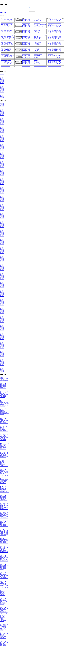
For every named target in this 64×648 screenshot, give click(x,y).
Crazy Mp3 (2, 382)
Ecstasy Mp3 (36, 36)
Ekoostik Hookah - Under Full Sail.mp (7, 20)
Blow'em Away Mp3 (37, 55)
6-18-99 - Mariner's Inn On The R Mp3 (54, 20)
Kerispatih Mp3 (2, 464)
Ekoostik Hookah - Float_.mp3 (5, 57)
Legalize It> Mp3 (37, 30)
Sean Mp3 (2, 634)
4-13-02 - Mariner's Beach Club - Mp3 (54, 29)
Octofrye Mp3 (36, 49)
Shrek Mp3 (3, 12)
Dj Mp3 (1, 401)
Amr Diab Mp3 (2, 623)
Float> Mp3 (36, 57)
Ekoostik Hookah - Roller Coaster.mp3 (7, 51)
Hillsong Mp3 (2, 628)
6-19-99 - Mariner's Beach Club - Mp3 (54, 25)
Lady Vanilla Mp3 (37, 23)
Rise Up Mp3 (2, 617)
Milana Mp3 (2, 508)
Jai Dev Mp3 (2, 490)
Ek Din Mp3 (2, 482)
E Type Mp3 (2, 538)
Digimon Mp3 (2, 410)
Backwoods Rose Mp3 (37, 37)
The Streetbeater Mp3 (37, 44)
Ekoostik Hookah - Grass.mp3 (5, 50)
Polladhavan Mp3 (3, 433)
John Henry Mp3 (37, 32)
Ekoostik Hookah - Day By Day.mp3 (6, 62)
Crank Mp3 (2, 379)
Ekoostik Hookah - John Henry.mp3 (6, 32)
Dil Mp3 (1, 400)
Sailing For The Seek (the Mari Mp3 (40, 24)
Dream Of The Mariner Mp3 (38, 38)
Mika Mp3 (2, 621)
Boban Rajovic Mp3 (3, 500)
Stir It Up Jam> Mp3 (37, 42)
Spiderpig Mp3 (2, 459)
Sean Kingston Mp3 (3, 496)
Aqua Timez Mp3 (3, 454)
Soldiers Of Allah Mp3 (4, 378)
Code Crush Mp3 (3, 432)
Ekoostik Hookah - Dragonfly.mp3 (6, 19)
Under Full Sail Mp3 (37, 20)
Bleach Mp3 (2, 506)
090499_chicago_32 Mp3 (38, 54)
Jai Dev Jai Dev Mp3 (3, 435)
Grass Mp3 (36, 50)
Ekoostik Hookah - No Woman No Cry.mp (7, 26)
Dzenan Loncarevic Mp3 (4, 391)
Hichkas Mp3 (2, 591)
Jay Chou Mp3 (2, 406)
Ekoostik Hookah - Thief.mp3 (5, 31)
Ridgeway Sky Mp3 (37, 63)
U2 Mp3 (1, 478)
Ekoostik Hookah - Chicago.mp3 (6, 25)
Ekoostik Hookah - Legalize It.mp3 (6, 30)
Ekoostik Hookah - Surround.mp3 (6, 33)
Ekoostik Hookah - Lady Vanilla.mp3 (6, 23)
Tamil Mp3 (2, 619)
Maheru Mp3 (2, 448)
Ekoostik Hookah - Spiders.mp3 (6, 60)
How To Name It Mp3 (4, 507)
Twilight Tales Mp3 (25, 24)
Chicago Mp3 (36, 25)
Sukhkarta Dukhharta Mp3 (4, 413)
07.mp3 (2, 45)
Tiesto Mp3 (2, 549)
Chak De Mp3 (2, 576)
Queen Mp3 (2, 421)
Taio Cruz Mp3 (2, 499)
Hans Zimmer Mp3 (3, 457)
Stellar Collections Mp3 (52, 39)
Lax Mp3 (35, 61)
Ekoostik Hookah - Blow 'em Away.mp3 (7, 55)
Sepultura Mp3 (2, 387)
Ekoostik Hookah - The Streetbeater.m (7, 44)
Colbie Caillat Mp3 (3, 383)
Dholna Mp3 (2, 404)
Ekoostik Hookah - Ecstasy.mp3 (6, 36)
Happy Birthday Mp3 (3, 559)
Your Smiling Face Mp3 (38, 29)
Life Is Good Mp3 (37, 27)
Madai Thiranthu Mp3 (3, 389)
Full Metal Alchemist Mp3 (4, 565)
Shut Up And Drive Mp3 (4, 450)
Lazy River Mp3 (36, 43)
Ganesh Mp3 (2, 461)
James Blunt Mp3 (3, 584)
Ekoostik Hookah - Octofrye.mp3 (6, 49)
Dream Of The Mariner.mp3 (5, 38)
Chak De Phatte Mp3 (3, 460)
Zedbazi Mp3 (2, 504)
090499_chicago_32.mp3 (5, 54)
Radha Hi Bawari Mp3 (4, 466)
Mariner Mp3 (36, 39)
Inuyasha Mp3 (2, 438)
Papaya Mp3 (2, 616)
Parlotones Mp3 (2, 546)
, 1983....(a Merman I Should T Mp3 (40, 66)
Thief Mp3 (36, 31)
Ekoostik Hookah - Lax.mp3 (5, 61)
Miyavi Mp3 (2, 428)
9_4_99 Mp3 (50, 54)
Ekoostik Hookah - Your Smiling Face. (7, 29)
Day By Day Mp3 (37, 62)
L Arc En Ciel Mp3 (3, 486)
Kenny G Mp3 (2, 397)
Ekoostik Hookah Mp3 (26, 19)
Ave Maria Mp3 (2, 429)
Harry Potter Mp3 (3, 615)
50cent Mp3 (2, 381)
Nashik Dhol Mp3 (3, 446)
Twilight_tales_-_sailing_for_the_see (6, 24)
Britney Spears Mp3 (3, 491)
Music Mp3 (2, 399)
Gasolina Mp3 (2, 470)
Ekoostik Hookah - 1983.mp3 (5, 66)
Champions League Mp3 (4, 380)
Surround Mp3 (36, 33)
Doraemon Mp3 (2, 411)
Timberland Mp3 (3, 626)
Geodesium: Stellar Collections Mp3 (28, 39)
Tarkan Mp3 (2, 569)
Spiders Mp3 (36, 60)
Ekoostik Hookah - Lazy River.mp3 (6, 43)
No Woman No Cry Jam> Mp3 (39, 26)
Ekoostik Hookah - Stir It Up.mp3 (6, 42)
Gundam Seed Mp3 (3, 426)
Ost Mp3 (1, 465)
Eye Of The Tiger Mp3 (4, 503)
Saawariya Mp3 (2, 445)
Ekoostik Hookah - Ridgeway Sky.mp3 (7, 63)
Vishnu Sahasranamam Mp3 (4, 443)
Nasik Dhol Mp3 (3, 548)
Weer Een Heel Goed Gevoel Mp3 (53, 38)
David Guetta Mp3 (3, 392)
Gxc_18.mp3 (3, 39)
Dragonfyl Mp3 (36, 19)
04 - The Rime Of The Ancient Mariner (7, 56)
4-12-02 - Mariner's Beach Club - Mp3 (54, 19)
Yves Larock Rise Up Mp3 (4, 403)
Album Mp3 (50, 24)
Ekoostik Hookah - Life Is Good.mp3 (6, 27)
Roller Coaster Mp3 (37, 51)
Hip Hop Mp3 (2, 476)
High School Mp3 (3, 629)
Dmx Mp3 (2, 414)
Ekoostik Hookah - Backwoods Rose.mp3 (7, 37)
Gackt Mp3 (2, 427)
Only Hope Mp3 (3, 583)
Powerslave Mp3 (51, 45)
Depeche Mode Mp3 (3, 412)
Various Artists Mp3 (25, 38)
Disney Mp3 (2, 416)
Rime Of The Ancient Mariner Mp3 (39, 45)
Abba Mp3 (2, 377)
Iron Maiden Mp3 (25, 45)
